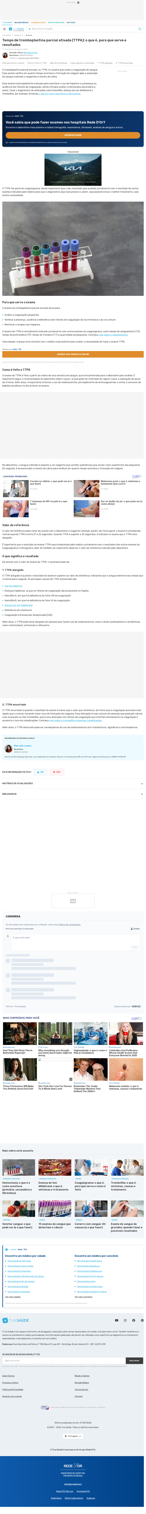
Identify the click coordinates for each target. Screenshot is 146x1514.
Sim (42, 772)
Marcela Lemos (24, 58)
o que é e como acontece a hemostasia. (59, 93)
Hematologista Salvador (19, 1292)
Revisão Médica (82, 1383)
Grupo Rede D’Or (87, 1450)
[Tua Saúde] (16, 29)
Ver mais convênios (83, 1297)
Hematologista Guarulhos (19, 1271)
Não (58, 772)
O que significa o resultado (82, 63)
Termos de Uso (81, 1389)
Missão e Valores (82, 1376)
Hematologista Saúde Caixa (90, 1286)
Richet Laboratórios (74, 1498)
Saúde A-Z (18, 35)
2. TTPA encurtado (124, 63)
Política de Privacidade (12, 1389)
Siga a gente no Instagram (125, 1320)
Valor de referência (58, 63)
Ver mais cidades (13, 1297)
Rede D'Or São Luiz (64, 1491)
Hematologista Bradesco (88, 1266)
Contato (79, 1396)
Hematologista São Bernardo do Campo (26, 1276)
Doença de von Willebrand (18, 605)
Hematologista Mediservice (89, 1271)
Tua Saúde (7, 23)
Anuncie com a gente (12, 1396)
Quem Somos (8, 1376)
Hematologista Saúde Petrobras (92, 1292)
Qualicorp (91, 1498)
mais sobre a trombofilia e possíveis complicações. (75, 720)
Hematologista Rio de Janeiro (21, 1281)
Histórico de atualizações (17, 783)
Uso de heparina (13, 586)
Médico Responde (56, 23)
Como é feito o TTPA (37, 63)
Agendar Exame (38, 23)
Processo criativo (10, 1383)
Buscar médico (22, 23)
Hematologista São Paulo (19, 1261)
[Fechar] (78, 2)
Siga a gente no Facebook (133, 1320)
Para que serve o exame (13, 63)
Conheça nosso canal (116, 1320)
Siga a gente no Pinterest (142, 1320)
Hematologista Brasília (18, 1286)
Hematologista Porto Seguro (90, 1276)
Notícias (71, 23)
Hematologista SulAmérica (89, 1261)
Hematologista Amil (86, 1281)
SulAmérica (56, 1498)
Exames (29, 35)
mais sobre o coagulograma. (113, 334)
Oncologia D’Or (83, 1491)
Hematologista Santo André (20, 1266)
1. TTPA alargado (104, 63)
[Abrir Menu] (4, 29)
